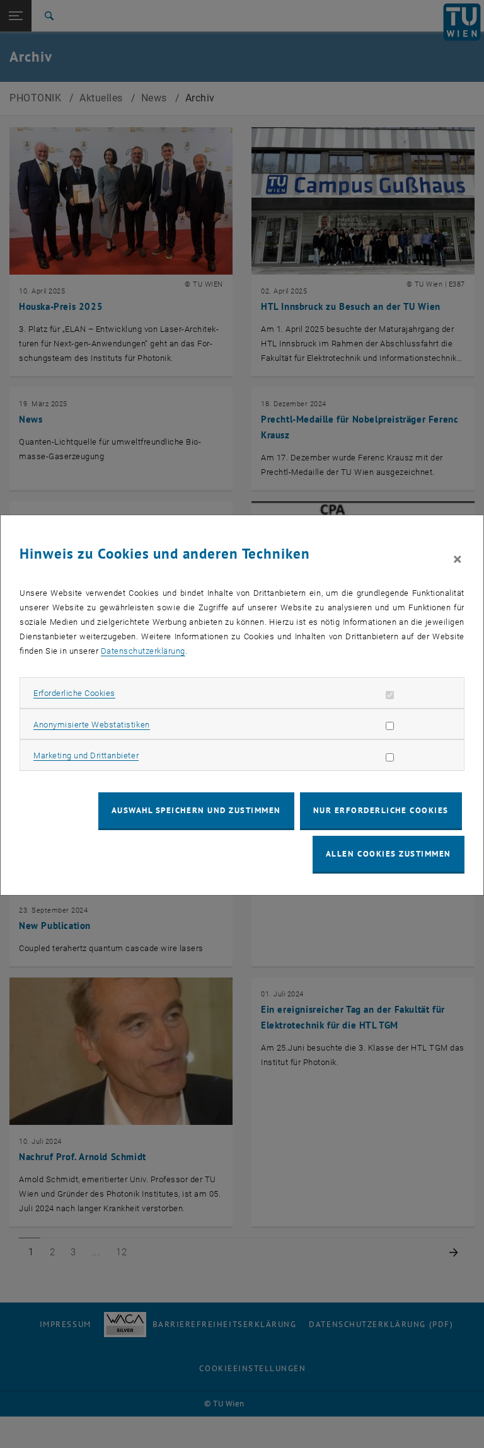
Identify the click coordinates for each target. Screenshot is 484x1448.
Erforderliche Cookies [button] (74, 693)
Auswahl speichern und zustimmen (196, 810)
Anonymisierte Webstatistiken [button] (91, 724)
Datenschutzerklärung (143, 651)
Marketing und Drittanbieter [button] (86, 755)
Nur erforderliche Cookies (381, 810)
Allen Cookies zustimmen (388, 853)
